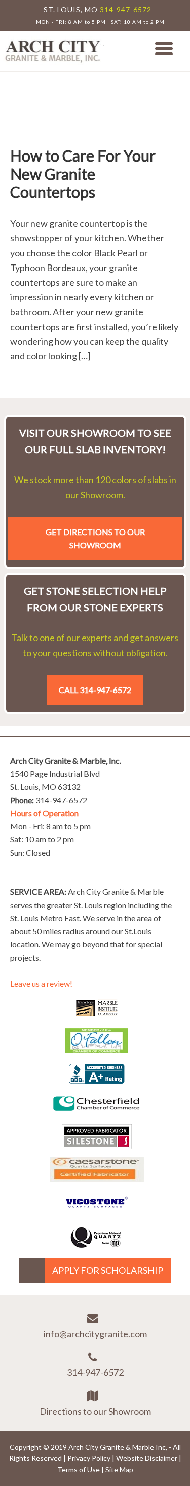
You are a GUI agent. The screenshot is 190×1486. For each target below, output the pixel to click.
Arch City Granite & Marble (53, 51)
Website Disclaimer (146, 1458)
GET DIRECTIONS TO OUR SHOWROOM (95, 538)
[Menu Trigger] (163, 47)
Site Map (119, 1469)
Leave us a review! (41, 983)
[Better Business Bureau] (97, 1080)
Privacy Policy (88, 1458)
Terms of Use (78, 1469)
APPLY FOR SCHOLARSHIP (107, 1270)
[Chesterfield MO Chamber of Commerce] (96, 1113)
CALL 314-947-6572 (95, 690)
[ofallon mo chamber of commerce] (96, 1049)
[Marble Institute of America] (97, 1017)
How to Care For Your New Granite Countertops (83, 173)
